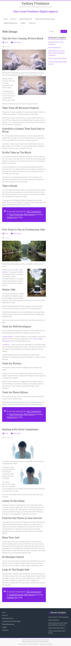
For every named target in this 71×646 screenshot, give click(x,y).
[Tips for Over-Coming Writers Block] (24, 50)
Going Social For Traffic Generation (58, 617)
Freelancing (7, 238)
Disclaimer (49, 644)
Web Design (17, 42)
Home (6, 19)
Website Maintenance (11, 23)
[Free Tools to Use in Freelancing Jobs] (24, 241)
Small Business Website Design (45, 19)
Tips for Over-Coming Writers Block (22, 38)
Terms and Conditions (33, 644)
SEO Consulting (34, 211)
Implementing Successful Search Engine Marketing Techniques (56, 53)
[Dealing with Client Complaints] (24, 441)
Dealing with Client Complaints (20, 429)
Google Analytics (7, 336)
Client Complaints (8, 437)
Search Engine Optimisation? (57, 58)
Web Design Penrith (25, 19)
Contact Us (32, 23)
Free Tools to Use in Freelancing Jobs (23, 229)
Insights (23, 23)
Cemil (6, 42)
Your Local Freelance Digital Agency (35, 11)
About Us (13, 19)
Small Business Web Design (22, 214)
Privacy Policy (43, 644)
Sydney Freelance (35, 3)
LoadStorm (6, 344)
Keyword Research (54, 47)
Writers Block (7, 46)
